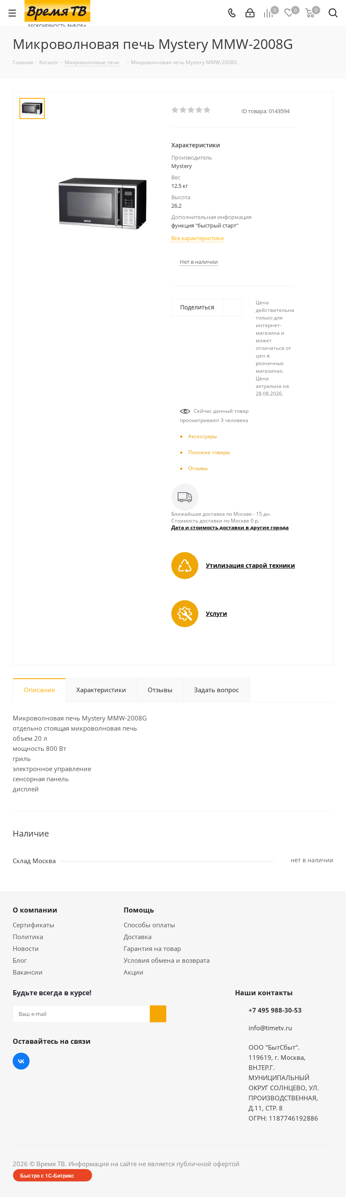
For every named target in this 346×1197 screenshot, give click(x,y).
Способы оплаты (149, 925)
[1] (175, 110)
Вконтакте (21, 1061)
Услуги (216, 613)
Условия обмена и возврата (167, 960)
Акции (133, 972)
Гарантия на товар (152, 948)
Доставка (137, 936)
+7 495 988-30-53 (275, 1010)
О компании (35, 910)
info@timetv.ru (270, 1028)
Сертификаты (33, 925)
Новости (26, 948)
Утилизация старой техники (250, 565)
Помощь (139, 910)
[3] (191, 110)
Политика (28, 936)
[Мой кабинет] (250, 13)
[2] (183, 110)
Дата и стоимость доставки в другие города (230, 527)
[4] (199, 110)
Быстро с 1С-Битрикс (47, 1175)
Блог (20, 960)
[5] (207, 110)
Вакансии (28, 972)
